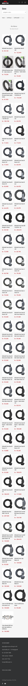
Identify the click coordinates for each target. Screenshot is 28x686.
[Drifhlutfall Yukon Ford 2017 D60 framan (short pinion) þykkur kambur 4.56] (8, 527)
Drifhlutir (9, 17)
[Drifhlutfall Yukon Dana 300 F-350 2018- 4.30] (20, 217)
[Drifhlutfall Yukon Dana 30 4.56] (20, 109)
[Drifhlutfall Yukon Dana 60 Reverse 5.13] (8, 460)
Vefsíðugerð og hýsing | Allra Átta (9, 680)
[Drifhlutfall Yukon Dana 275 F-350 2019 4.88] (8, 109)
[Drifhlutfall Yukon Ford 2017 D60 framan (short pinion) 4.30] (20, 503)
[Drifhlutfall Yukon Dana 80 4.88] (20, 460)
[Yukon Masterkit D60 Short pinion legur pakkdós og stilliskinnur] (8, 617)
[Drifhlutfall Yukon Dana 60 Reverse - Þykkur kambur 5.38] (20, 415)
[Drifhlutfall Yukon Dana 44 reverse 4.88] (8, 283)
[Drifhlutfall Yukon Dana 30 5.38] (20, 130)
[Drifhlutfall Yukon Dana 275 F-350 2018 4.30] (20, 85)
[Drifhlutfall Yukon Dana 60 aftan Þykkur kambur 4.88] (20, 348)
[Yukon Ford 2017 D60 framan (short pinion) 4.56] (8, 595)
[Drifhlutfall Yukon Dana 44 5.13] (8, 261)
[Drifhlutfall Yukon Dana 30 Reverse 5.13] (8, 174)
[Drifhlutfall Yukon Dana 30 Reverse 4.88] (20, 152)
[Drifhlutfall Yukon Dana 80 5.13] (8, 482)
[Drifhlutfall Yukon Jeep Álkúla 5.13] (20, 574)
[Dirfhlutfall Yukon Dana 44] (8, 40)
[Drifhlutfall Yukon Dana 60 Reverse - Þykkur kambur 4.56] (20, 391)
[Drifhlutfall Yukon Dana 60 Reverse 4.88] (20, 438)
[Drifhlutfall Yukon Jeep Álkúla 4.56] (20, 550)
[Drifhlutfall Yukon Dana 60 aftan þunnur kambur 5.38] (8, 348)
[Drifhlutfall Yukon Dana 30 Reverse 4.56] (8, 152)
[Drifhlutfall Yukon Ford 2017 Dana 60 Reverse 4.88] (20, 527)
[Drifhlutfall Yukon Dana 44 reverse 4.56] (20, 261)
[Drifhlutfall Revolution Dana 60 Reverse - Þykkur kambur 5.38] (20, 62)
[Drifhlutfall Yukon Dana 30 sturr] (20, 174)
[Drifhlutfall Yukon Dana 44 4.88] (20, 239)
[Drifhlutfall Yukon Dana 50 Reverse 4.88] (8, 304)
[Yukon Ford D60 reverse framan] (20, 595)
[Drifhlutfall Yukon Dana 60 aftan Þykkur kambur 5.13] (20, 370)
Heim (3, 17)
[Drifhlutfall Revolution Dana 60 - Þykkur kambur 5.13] (8, 62)
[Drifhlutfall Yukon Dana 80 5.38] (20, 482)
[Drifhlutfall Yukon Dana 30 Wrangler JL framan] (8, 217)
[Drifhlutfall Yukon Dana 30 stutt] (8, 196)
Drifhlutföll (16, 17)
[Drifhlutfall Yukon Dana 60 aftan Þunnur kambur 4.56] (20, 304)
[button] (25, 2)
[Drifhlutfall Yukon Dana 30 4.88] (8, 130)
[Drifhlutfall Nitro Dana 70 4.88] (20, 40)
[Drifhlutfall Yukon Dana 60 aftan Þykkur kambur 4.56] (8, 370)
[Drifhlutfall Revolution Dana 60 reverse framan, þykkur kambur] (8, 85)
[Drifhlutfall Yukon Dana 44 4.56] (8, 239)
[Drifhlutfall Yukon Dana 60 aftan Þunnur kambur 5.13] (20, 326)
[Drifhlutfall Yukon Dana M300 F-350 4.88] (8, 503)
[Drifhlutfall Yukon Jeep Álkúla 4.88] (8, 574)
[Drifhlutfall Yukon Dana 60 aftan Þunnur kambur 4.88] (8, 326)
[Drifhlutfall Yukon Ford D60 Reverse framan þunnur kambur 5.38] (8, 550)
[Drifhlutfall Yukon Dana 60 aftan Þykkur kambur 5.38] (8, 391)
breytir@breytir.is (7, 662)
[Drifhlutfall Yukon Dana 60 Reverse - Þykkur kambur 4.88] (8, 415)
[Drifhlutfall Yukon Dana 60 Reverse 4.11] (8, 438)
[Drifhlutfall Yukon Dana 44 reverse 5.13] (20, 283)
